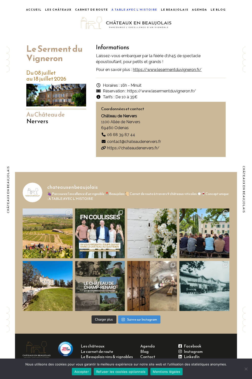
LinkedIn (191, 356)
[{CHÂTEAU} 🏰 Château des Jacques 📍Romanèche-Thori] (152, 286)
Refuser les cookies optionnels (121, 372)
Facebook (191, 346)
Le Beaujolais (175, 10)
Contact (147, 356)
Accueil (34, 10)
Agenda (199, 10)
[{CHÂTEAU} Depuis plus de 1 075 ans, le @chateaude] (204, 286)
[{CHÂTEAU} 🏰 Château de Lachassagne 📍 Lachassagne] (47, 286)
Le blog (218, 10)
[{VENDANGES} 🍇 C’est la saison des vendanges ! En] (47, 233)
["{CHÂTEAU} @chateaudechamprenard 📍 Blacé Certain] (100, 286)
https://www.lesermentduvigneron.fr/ (167, 69)
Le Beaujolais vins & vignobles (107, 356)
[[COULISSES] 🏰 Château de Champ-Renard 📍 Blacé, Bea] (100, 233)
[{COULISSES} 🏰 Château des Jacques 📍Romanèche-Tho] (204, 233)
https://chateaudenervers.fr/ (132, 148)
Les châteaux (58, 10)
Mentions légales (166, 372)
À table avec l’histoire (134, 10)
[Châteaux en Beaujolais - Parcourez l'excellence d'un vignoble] (126, 23)
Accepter (81, 372)
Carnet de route (91, 10)
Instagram (192, 351)
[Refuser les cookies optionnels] (245, 368)
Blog (144, 351)
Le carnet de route (97, 351)
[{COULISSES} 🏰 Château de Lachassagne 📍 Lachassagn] (152, 233)
